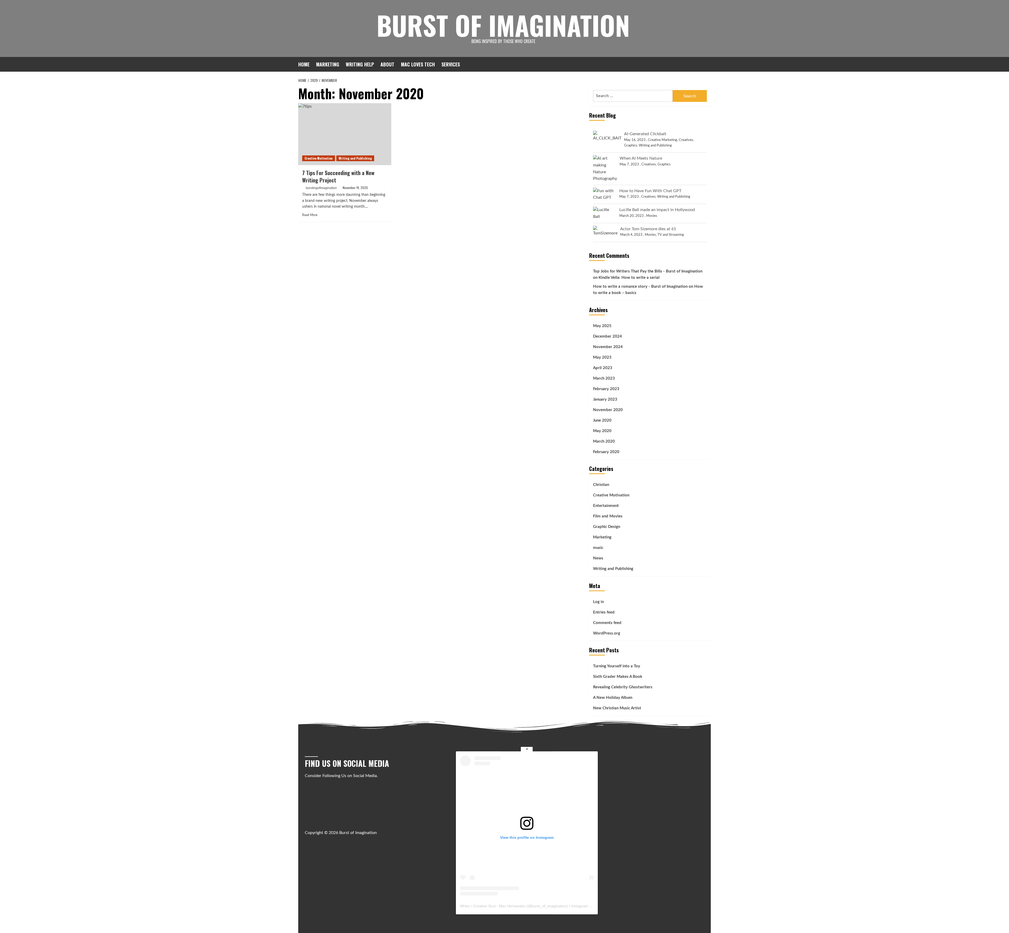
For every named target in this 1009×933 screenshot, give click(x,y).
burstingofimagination (321, 188)
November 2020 (608, 410)
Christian (601, 485)
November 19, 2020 (355, 187)
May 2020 (602, 431)
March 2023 (604, 378)
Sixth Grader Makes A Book (617, 677)
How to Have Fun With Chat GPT (650, 191)
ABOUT (387, 64)
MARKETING (327, 64)
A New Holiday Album (612, 698)
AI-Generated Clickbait (645, 134)
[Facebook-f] (308, 821)
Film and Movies (607, 516)
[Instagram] (319, 821)
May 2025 (602, 326)
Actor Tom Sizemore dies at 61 (648, 229)
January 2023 (605, 399)
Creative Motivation (319, 158)
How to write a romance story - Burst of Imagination (640, 287)
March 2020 (604, 441)
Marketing (602, 537)
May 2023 (602, 357)
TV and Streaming (670, 235)
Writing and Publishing (355, 158)
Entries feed (604, 612)
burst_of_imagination (549, 906)
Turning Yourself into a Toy (616, 666)
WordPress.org (606, 633)
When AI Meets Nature (641, 158)
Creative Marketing (662, 140)
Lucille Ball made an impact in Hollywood (657, 210)
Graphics (630, 145)
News (598, 558)
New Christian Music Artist (617, 708)
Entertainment (606, 506)
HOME (304, 64)
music (598, 548)
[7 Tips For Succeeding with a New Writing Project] (344, 134)
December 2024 (607, 336)
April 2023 (602, 368)
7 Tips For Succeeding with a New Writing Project (338, 176)
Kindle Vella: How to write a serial (629, 278)
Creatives (686, 140)
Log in (598, 602)
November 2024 (608, 347)
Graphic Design (606, 527)
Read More (309, 215)
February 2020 (606, 452)
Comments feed (607, 623)
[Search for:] (633, 96)
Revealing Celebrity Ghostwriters (622, 687)
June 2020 (602, 420)
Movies (651, 216)
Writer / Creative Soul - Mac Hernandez (493, 906)
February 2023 (606, 389)
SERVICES (450, 64)
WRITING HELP (360, 64)
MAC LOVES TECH (418, 64)
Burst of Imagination (503, 25)
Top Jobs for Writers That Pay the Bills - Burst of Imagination (647, 271)
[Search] (707, 64)
